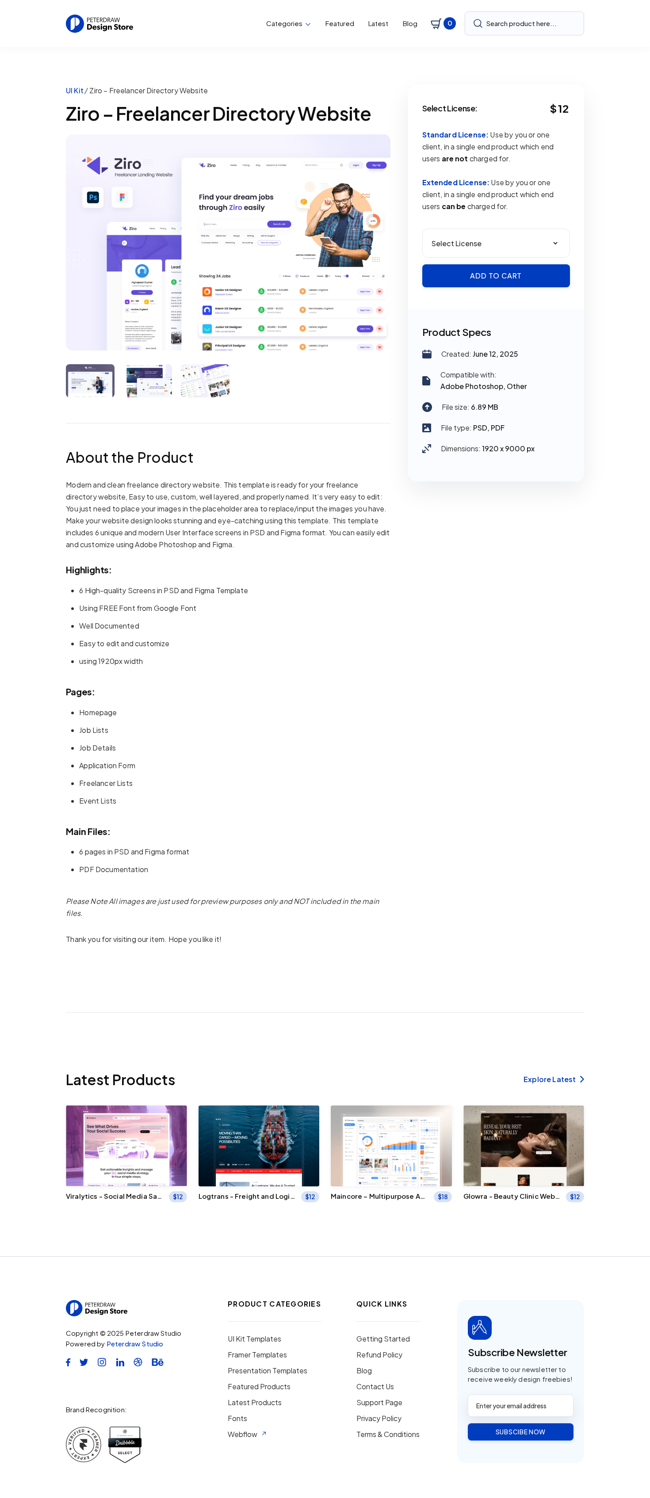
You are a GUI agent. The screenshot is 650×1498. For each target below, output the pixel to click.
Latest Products (255, 1403)
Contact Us (375, 1387)
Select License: (450, 108)
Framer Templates (257, 1355)
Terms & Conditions (388, 1434)
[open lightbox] (228, 242)
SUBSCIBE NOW (521, 1432)
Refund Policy (379, 1355)
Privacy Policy (378, 1418)
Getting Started (383, 1339)
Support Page (379, 1403)
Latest (378, 23)
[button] (288, 23)
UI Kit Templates (254, 1339)
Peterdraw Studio (135, 1343)
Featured (339, 23)
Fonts (237, 1418)
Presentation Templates (267, 1371)
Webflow (242, 1434)
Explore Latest (554, 1079)
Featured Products (259, 1387)
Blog (410, 23)
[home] (100, 24)
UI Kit (75, 90)
